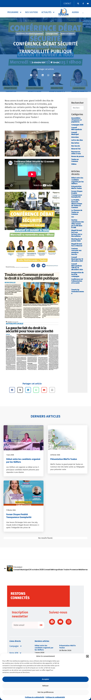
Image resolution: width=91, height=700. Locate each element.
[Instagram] (69, 622)
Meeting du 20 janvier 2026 (76, 240)
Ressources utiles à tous (76, 153)
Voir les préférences (46, 692)
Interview (75, 137)
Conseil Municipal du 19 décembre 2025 (77, 259)
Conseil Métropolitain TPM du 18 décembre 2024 (77, 267)
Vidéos (73, 164)
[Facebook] (52, 622)
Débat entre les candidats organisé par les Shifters (77, 181)
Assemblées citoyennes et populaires (76, 120)
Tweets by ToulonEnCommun (77, 291)
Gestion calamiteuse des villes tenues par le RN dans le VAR (77, 224)
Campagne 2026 (77, 125)
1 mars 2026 (10, 455)
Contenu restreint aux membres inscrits (76, 251)
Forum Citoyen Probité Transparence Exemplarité (76, 194)
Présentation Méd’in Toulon (76, 187)
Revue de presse (77, 156)
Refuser (45, 686)
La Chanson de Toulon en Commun (76, 212)
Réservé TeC (76, 149)
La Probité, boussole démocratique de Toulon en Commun (76, 203)
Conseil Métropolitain (76, 129)
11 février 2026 (11, 510)
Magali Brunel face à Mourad (76, 245)
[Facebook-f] (83, 3)
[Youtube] (88, 3)
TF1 (72, 217)
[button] (87, 656)
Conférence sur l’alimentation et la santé (77, 281)
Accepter (45, 679)
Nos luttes (75, 143)
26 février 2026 (55, 455)
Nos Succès (75, 146)
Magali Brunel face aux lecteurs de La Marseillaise (76, 233)
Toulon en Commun (75, 160)
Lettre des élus (77, 140)
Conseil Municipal (75, 133)
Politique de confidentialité (34, 697)
